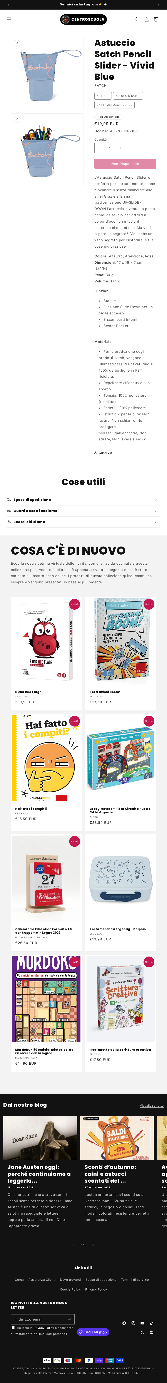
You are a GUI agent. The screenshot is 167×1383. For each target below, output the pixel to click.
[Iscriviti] (69, 1319)
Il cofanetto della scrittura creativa (120, 1050)
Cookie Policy (70, 1289)
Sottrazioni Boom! (105, 692)
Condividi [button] (106, 453)
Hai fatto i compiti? (31, 809)
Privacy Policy (96, 1289)
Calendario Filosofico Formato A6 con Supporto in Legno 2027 (43, 931)
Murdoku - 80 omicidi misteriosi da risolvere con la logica (44, 1051)
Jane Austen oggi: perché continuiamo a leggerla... (39, 1174)
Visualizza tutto (152, 1105)
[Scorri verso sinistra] (74, 1245)
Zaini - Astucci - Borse (114, 104)
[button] (9, 19)
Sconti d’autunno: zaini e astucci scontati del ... (110, 1174)
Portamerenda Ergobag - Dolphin (118, 929)
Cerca (19, 1279)
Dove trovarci (70, 1279)
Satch (100, 85)
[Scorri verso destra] (93, 1245)
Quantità (100, 139)
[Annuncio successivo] (158, 5)
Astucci (103, 95)
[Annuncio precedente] (8, 5)
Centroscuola (33, 1368)
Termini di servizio (135, 1279)
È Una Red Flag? (28, 692)
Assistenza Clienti (42, 1279)
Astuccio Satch (127, 95)
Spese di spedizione (101, 1279)
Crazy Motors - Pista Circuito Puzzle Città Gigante (120, 810)
